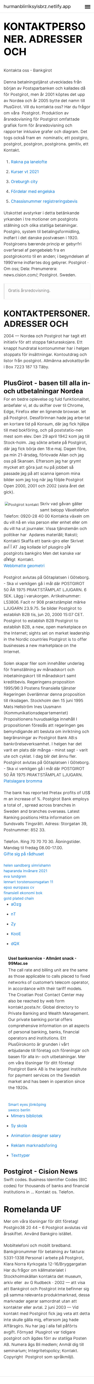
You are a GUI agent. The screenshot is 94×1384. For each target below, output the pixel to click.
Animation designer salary (36, 1135)
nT (13, 914)
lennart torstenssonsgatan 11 (28, 881)
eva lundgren (15, 876)
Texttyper (20, 1155)
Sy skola (19, 1125)
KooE (16, 933)
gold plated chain (19, 898)
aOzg (16, 904)
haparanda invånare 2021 (25, 870)
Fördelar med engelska (33, 191)
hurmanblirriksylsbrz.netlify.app (37, 6)
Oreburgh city (24, 181)
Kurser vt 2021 (25, 171)
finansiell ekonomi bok (23, 892)
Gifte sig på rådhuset (24, 853)
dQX (15, 943)
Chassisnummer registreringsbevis (44, 201)
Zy (13, 923)
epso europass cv (19, 887)
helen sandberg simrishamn (27, 865)
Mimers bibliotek (27, 1115)
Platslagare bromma (23, 781)
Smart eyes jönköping (27, 1104)
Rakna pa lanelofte (29, 161)
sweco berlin (19, 1110)
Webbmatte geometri (24, 565)
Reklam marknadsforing (34, 1145)
